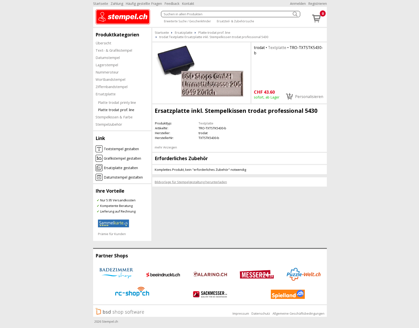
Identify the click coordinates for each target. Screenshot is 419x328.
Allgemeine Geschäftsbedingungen (298, 313)
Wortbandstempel (110, 79)
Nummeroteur (107, 72)
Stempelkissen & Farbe (114, 117)
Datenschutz (260, 313)
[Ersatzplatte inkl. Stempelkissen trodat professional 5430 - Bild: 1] (201, 72)
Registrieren (317, 3)
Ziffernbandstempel (112, 86)
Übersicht (103, 43)
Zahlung (117, 3)
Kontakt (188, 3)
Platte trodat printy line (117, 102)
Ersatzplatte (106, 93)
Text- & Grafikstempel (114, 50)
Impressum (241, 313)
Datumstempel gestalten (123, 177)
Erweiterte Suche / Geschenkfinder (187, 21)
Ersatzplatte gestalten (121, 167)
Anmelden (298, 3)
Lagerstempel (107, 64)
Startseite (100, 3)
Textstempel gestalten (121, 149)
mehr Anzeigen (166, 147)
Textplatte (277, 47)
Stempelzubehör (109, 124)
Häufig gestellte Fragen (144, 3)
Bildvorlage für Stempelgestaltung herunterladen (191, 182)
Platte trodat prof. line (116, 109)
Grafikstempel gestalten (122, 158)
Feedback (171, 3)
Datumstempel (108, 57)
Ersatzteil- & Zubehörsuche (235, 21)
